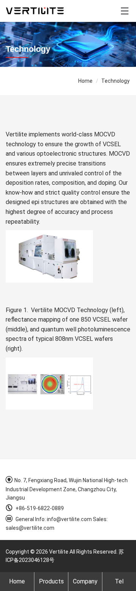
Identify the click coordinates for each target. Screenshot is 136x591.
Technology (115, 81)
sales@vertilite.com (30, 528)
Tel (119, 581)
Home (85, 81)
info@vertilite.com (69, 519)
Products (51, 581)
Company (85, 581)
